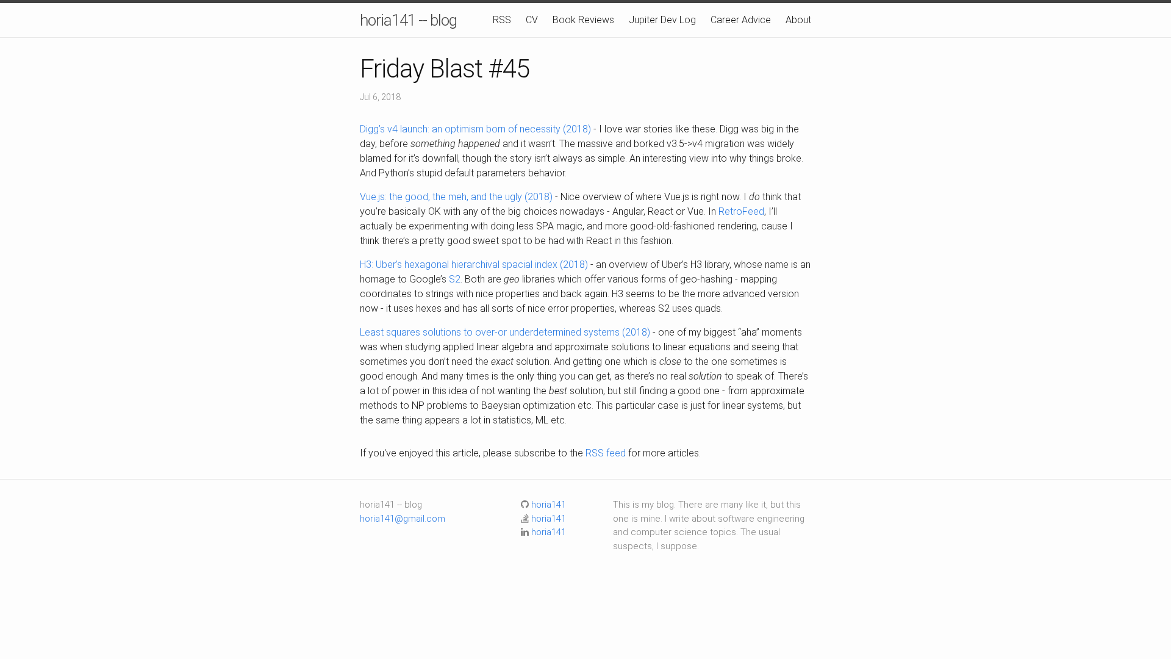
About (798, 20)
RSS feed (606, 453)
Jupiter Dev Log (662, 20)
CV (532, 20)
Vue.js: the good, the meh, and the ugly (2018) (456, 197)
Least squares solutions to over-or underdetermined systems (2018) (505, 332)
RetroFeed (741, 211)
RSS (502, 20)
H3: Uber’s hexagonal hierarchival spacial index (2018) (474, 264)
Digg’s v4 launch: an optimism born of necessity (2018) (475, 129)
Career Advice (741, 20)
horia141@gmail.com (402, 518)
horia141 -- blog (408, 20)
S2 (454, 279)
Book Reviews (583, 20)
